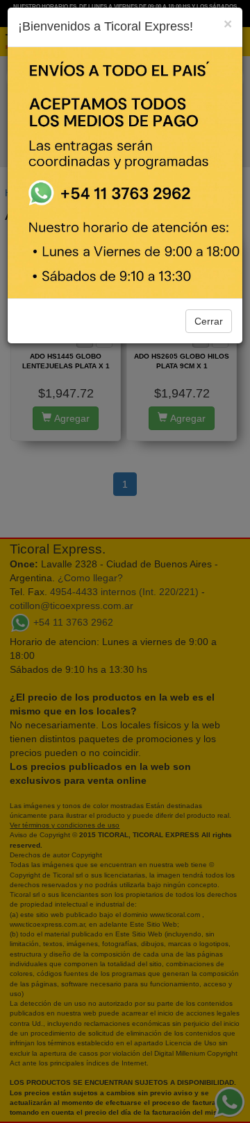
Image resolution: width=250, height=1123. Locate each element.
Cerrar (208, 321)
